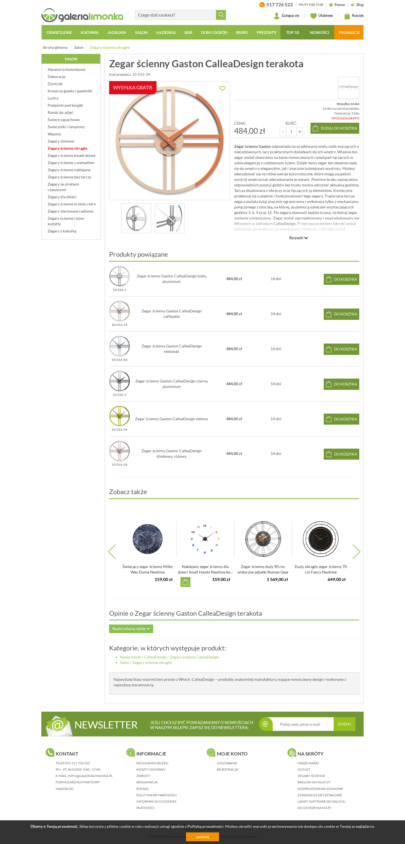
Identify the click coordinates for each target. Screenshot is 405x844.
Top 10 (292, 32)
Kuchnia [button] (90, 32)
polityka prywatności (156, 795)
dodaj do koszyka (339, 128)
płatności (145, 808)
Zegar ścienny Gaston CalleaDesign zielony (171, 418)
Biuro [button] (242, 32)
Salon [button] (141, 32)
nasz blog (65, 789)
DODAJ (344, 724)
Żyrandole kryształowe (320, 795)
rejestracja (227, 769)
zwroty (143, 776)
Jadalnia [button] (116, 32)
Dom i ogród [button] (214, 32)
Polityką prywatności (205, 826)
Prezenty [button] (266, 32)
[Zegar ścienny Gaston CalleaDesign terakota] (136, 218)
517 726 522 (81, 763)
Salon (78, 47)
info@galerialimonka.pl (90, 776)
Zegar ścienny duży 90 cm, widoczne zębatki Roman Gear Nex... (263, 572)
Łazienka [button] (166, 32)
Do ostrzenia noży (314, 808)
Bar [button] (188, 32)
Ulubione (325, 15)
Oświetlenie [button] (59, 32)
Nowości (319, 32)
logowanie (227, 763)
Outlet (304, 769)
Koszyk (357, 15)
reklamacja (147, 782)
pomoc (142, 789)
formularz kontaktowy (78, 782)
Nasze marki (130, 657)
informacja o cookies (156, 801)
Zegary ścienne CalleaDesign (194, 657)
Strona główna (55, 47)
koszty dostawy (151, 769)
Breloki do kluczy (314, 782)
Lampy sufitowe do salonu (321, 801)
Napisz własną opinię (129, 628)
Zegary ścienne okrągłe (109, 47)
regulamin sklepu (152, 763)
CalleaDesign (155, 657)
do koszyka (345, 279)
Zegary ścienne (311, 776)
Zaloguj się (290, 15)
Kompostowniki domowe (320, 789)
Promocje (349, 32)
